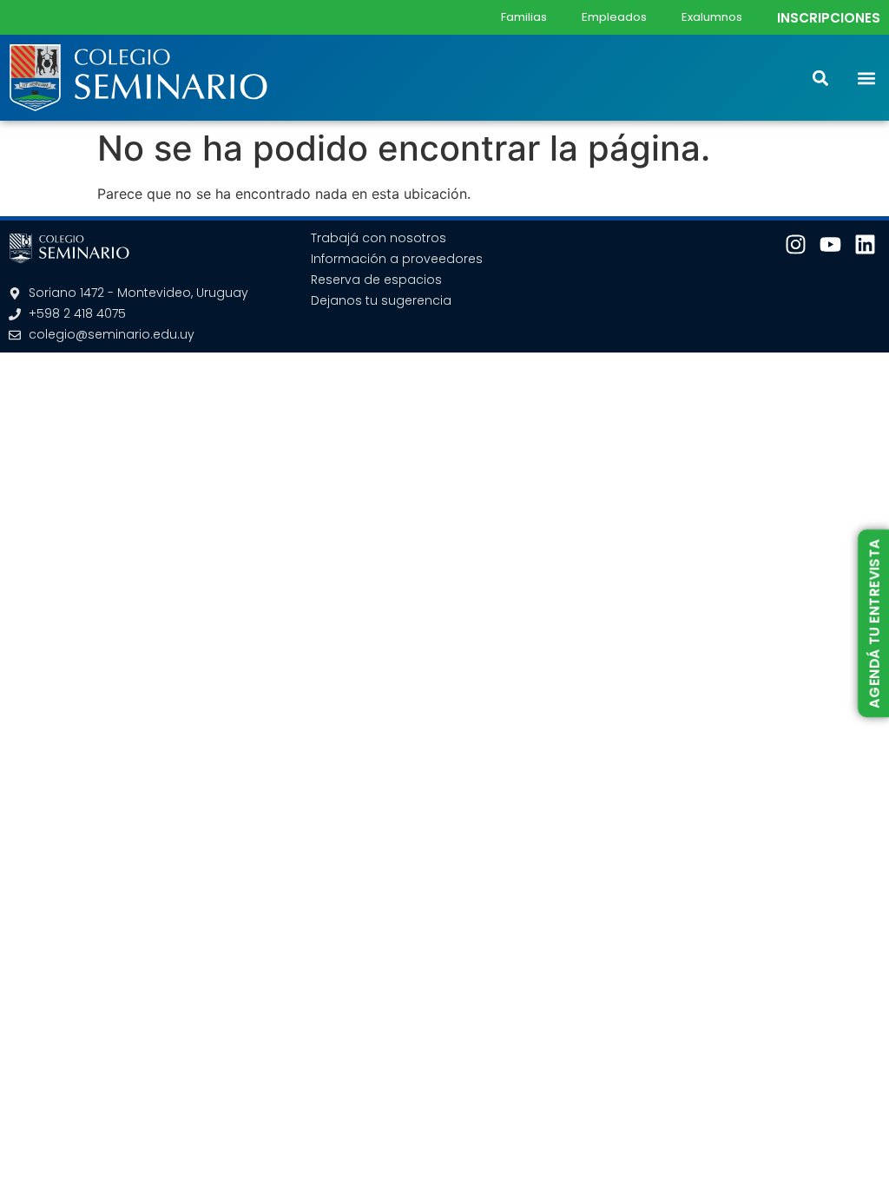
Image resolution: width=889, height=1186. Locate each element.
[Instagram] (795, 244)
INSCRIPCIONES (828, 18)
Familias (524, 17)
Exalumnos (712, 17)
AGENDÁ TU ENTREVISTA (874, 623)
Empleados (614, 17)
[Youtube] (830, 244)
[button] (866, 77)
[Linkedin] (865, 244)
